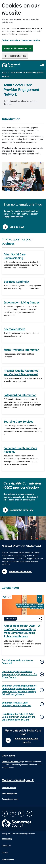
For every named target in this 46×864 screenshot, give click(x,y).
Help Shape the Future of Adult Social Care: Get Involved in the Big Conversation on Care (18, 717)
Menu (42, 64)
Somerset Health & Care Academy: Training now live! (16, 704)
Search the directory (21, 510)
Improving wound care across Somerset (17, 662)
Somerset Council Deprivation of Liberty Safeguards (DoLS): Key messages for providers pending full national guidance (19, 690)
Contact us (6, 846)
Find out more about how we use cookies (21, 40)
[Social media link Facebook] (4, 813)
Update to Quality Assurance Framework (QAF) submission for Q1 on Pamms (19, 674)
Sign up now (17, 226)
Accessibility (7, 839)
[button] (40, 618)
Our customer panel (10, 799)
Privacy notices (8, 859)
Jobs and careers (9, 788)
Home (4, 73)
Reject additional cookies (15, 56)
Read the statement (20, 571)
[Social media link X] (13, 813)
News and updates (9, 793)
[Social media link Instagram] (29, 813)
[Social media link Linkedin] (21, 813)
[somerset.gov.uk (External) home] (11, 65)
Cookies (5, 852)
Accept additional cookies (15, 48)
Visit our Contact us (11, 762)
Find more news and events (26, 740)
